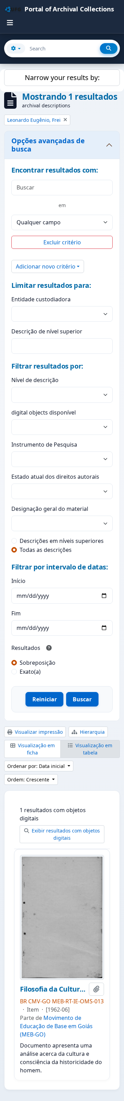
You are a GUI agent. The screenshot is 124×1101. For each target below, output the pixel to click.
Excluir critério (62, 242)
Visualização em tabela (93, 749)
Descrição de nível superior (46, 331)
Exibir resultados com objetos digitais (65, 834)
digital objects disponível (43, 412)
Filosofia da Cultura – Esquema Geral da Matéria (53, 989)
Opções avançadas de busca (48, 145)
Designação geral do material (49, 509)
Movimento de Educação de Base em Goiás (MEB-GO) (56, 1026)
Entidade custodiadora (41, 299)
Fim (16, 613)
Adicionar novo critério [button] (45, 266)
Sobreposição (37, 662)
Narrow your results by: (62, 77)
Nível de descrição (35, 380)
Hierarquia (92, 732)
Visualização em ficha (36, 749)
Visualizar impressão (38, 732)
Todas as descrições (46, 550)
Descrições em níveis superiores (62, 541)
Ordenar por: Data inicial (36, 766)
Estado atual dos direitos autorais (55, 476)
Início (18, 581)
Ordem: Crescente (29, 779)
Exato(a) (30, 671)
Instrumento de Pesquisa (44, 444)
